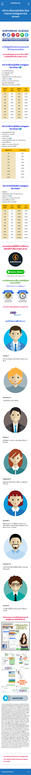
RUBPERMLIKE (15, 3)
